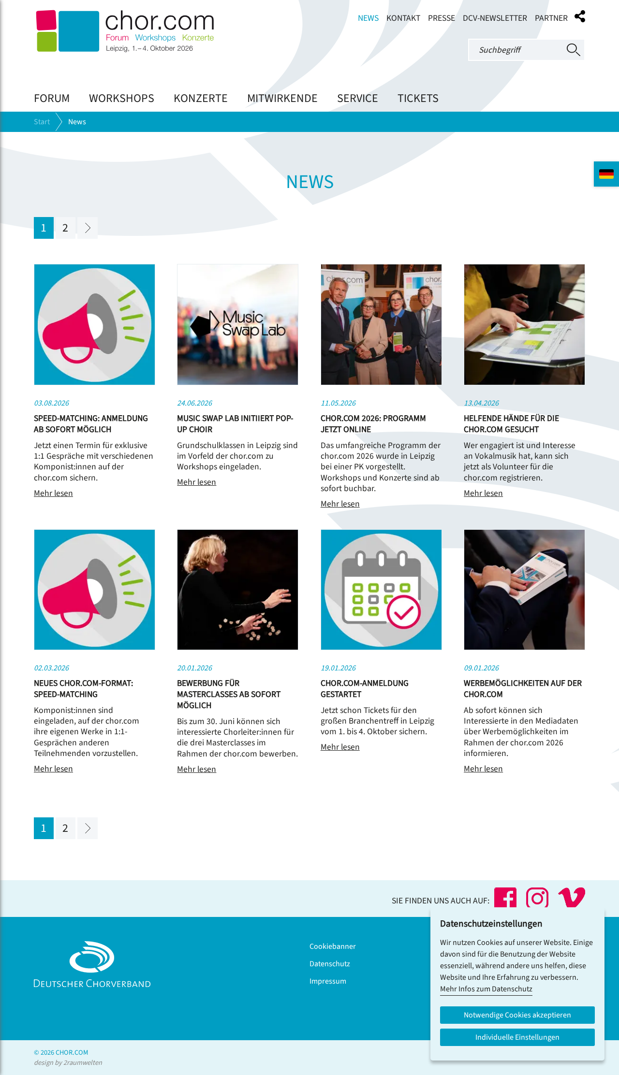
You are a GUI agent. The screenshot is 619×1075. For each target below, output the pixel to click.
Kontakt (403, 18)
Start (42, 121)
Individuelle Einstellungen (517, 1037)
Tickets (418, 98)
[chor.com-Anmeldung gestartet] (381, 647)
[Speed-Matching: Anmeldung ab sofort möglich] (94, 383)
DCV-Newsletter (495, 18)
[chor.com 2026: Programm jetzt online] (381, 383)
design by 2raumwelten (68, 1063)
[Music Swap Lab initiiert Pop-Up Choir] (237, 383)
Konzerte (201, 98)
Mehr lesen (53, 493)
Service (357, 98)
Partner (551, 18)
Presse (441, 18)
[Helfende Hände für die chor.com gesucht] (524, 383)
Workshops (121, 98)
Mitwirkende (282, 98)
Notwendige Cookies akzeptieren (517, 1015)
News (368, 18)
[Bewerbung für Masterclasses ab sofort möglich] (237, 647)
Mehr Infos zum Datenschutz (486, 989)
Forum (52, 98)
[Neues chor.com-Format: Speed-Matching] (94, 647)
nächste (87, 228)
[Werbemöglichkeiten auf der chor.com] (524, 647)
